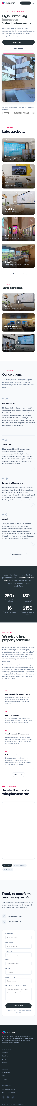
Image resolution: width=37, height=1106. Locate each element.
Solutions (5, 1056)
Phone (7, 968)
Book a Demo (25, 3)
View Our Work (17, 42)
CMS (3, 1076)
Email (7, 960)
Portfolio (5, 1052)
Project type (10, 977)
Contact (4, 1063)
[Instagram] (7, 1097)
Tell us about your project (15, 986)
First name (9, 933)
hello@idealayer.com (8, 1089)
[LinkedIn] (3, 1097)
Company (8, 951)
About (4, 1059)
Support (4, 1079)
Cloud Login (6, 1072)
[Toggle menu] (33, 3)
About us (17, 774)
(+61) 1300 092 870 (8, 1092)
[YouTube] (12, 1097)
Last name (9, 942)
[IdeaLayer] (8, 3)
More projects (17, 274)
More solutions (17, 555)
